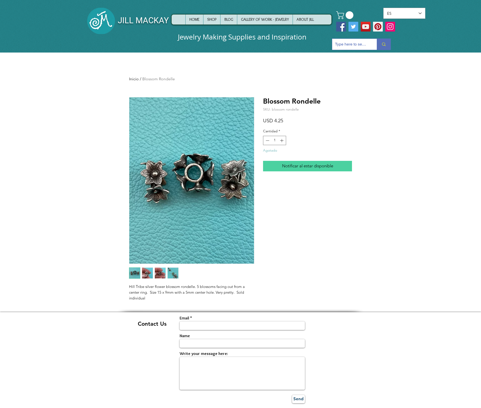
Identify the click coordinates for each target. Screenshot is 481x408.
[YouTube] (366, 27)
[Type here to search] (384, 44)
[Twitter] (353, 27)
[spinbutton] (274, 140)
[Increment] (282, 140)
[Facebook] (341, 27)
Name (185, 336)
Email (184, 318)
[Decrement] (267, 140)
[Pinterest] (378, 27)
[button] (345, 15)
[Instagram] (390, 27)
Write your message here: (204, 353)
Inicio (134, 79)
